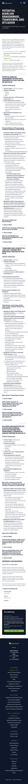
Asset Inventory (14, 674)
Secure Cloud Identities (14, 702)
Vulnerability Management (14, 681)
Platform (14, 667)
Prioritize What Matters (14, 700)
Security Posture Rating (14, 672)
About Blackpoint (14, 743)
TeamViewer (7, 56)
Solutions (14, 695)
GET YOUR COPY (14, 630)
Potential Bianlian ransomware (12, 51)
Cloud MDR (14, 727)
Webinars (14, 761)
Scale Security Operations (14, 704)
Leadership (14, 747)
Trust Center (14, 754)
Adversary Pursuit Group (14, 722)
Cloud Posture (14, 677)
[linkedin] (4, 602)
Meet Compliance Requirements (14, 706)
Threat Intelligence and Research (14, 770)
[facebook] (10, 602)
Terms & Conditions (17, 779)
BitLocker (6, 60)
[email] (13, 602)
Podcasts (14, 766)
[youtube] (17, 662)
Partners (14, 731)
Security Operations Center (14, 720)
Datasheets (14, 768)
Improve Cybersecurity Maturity (14, 709)
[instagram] (20, 662)
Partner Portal (14, 734)
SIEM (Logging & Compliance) (14, 686)
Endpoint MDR (14, 725)
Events (14, 763)
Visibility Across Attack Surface (14, 697)
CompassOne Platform (14, 718)
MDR (14, 679)
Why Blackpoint (14, 713)
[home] (7, 2)
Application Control (14, 684)
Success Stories (14, 745)
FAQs (14, 772)
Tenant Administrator (14, 688)
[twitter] (7, 602)
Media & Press (14, 750)
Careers (14, 752)
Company (14, 740)
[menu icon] (24, 3)
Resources (14, 759)
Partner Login (14, 736)
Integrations (14, 690)
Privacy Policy (9, 779)
